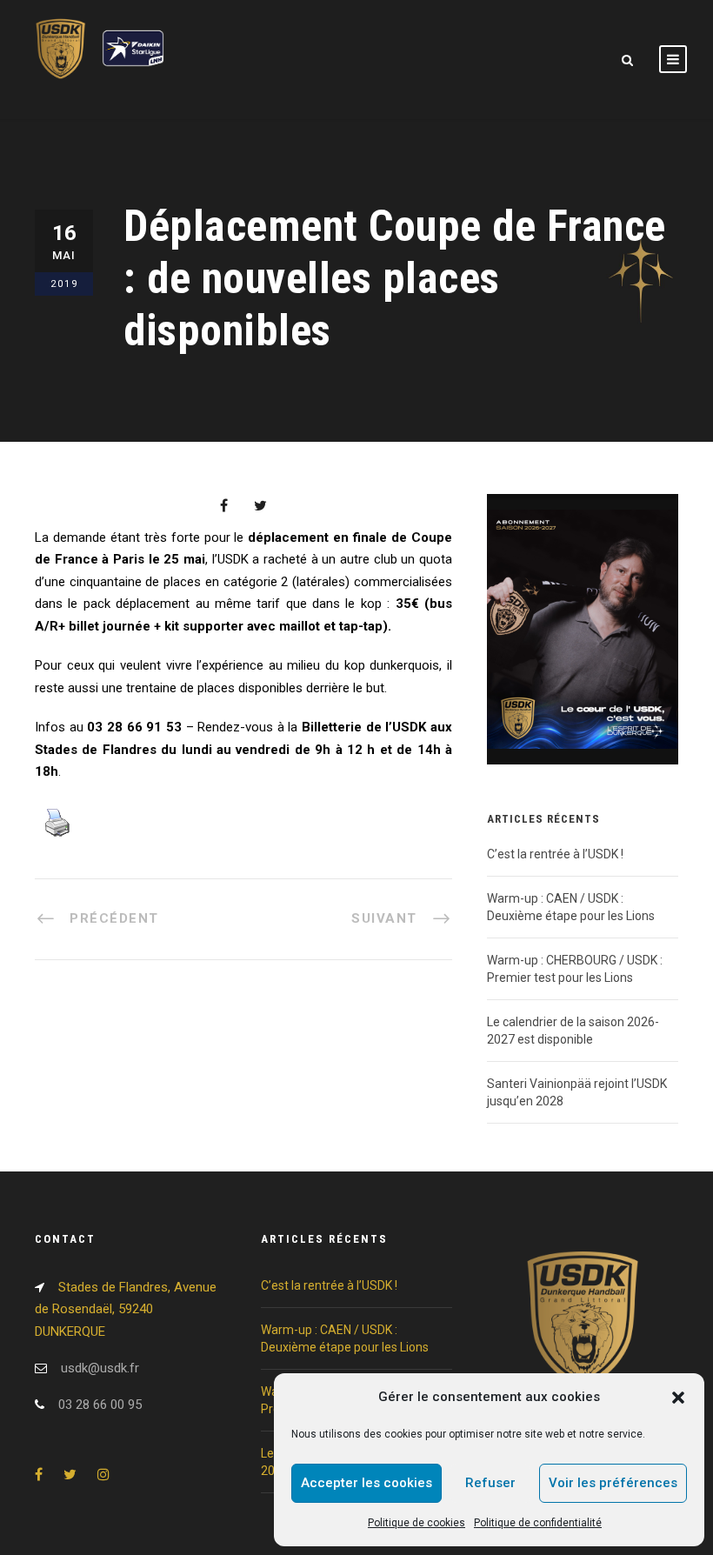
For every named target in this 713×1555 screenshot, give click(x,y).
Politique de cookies (416, 1523)
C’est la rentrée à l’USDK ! (555, 854)
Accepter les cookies (366, 1483)
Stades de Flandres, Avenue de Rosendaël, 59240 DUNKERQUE (126, 1309)
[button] (678, 1397)
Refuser (490, 1483)
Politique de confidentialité (538, 1523)
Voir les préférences (613, 1483)
